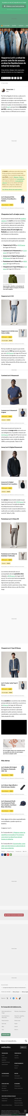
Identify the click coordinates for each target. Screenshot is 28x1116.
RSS (16, 998)
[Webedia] (6, 1048)
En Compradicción (7, 284)
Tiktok (20, 998)
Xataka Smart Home (6, 1062)
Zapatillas (14, 25)
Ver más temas (6, 1034)
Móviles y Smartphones (20, 1011)
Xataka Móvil (4, 1057)
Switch (16, 1026)
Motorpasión (17, 1075)
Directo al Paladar (5, 1075)
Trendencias (18, 851)
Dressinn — (6, 420)
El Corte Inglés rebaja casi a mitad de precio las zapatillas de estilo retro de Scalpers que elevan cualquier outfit (14, 752)
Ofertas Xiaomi (16, 991)
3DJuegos (16, 1055)
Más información (15, 1114)
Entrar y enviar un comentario (15, 915)
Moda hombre (10, 851)
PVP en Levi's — (7, 337)
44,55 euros (21, 245)
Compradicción (20, 179)
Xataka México (5, 1098)
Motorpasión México (18, 1105)
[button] (10, 89)
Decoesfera (4, 1088)
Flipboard (18, 78)
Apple (15, 1023)
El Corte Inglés (6, 25)
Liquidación (21, 25)
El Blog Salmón (17, 1086)
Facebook (12, 78)
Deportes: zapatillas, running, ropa (19, 1016)
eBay (3, 1026)
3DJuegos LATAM (18, 1098)
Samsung (4, 1023)
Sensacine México (18, 1100)
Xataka (3, 1055)
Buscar (26, 1040)
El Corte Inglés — (7, 340)
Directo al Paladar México (7, 1105)
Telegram (16, 177)
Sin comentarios (6, 78)
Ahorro (16, 1029)
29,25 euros (6, 258)
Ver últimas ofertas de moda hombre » (12, 189)
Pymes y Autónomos (18, 1088)
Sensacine (16, 1065)
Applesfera (4, 1060)
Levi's (8, 107)
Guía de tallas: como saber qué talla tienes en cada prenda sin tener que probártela (13, 846)
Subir (22, 1047)
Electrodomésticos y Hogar (7, 1012)
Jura (3, 1029)
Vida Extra (16, 1057)
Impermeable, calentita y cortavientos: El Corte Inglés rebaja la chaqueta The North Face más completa (13, 287)
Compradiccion (5, 1090)
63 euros (5, 705)
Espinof (16, 1068)
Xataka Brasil (4, 1100)
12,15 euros (4, 435)
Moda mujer (17, 1020)
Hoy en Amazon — (7, 204)
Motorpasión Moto (18, 1078)
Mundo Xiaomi (5, 1064)
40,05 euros (11, 576)
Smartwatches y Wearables (5, 1016)
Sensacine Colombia (18, 1102)
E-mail (21, 78)
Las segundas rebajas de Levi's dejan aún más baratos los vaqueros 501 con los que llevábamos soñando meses (15, 987)
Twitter (15, 78)
